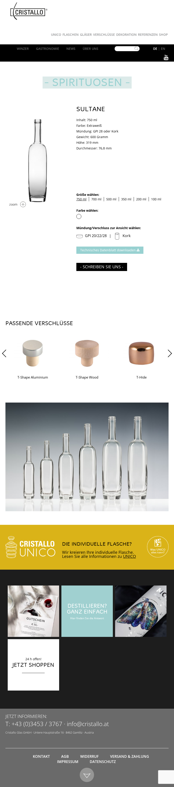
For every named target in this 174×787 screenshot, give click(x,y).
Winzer (23, 48)
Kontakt (41, 756)
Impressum (67, 761)
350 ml (126, 199)
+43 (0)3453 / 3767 (37, 724)
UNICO (129, 556)
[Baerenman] (33, 611)
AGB (65, 756)
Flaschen (71, 34)
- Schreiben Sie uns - (101, 266)
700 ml (96, 199)
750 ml (81, 199)
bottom (87, 775)
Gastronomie (47, 48)
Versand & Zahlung (129, 756)
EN (163, 48)
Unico (56, 34)
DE (155, 48)
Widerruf (89, 756)
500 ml (111, 199)
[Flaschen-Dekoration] (141, 611)
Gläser (86, 34)
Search (136, 49)
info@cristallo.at (88, 724)
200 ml (141, 199)
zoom (13, 204)
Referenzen (148, 34)
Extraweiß (78, 216)
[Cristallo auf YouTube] (158, 546)
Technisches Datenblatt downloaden (108, 250)
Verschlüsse (104, 34)
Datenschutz (103, 761)
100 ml (156, 199)
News (70, 48)
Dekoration (126, 34)
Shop (163, 34)
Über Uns (90, 48)
